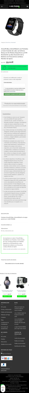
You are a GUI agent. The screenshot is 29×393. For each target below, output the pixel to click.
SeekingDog (12, 391)
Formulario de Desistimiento (4, 327)
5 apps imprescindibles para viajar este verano (20, 327)
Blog (2, 320)
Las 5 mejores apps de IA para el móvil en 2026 (20, 314)
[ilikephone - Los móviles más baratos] (14, 6)
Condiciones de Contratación (5, 323)
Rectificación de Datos (20, 346)
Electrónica (8, 42)
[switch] (3, 390)
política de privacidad (11, 91)
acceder (9, 249)
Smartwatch (13, 42)
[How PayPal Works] (6, 358)
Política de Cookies (19, 341)
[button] (2, 6)
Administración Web (20, 391)
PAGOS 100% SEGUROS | (9, 0)
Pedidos (3, 339)
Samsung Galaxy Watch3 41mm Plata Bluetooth (7, 291)
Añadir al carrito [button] (7, 296)
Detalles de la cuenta (6, 344)
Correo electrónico (8, 82)
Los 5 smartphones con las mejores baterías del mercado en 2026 (20, 321)
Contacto (3, 317)
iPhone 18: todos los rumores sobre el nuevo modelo (19, 308)
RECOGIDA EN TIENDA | (19, 0)
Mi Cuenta (3, 307)
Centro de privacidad (20, 338)
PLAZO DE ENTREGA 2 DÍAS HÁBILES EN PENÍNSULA (15, 3)
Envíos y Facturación (6, 309)
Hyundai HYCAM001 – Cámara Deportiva (22, 291)
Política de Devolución (6, 312)
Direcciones (4, 341)
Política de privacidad (20, 343)
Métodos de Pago (5, 314)
